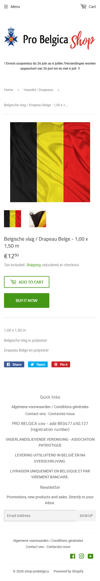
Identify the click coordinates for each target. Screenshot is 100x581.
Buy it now (27, 300)
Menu (15, 7)
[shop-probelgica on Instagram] (81, 557)
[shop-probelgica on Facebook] (72, 557)
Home (8, 90)
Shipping (33, 265)
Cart (92, 7)
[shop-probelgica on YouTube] (90, 557)
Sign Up (86, 516)
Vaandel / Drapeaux (38, 90)
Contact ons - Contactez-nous (50, 414)
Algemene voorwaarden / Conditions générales (50, 407)
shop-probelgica (37, 571)
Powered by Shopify (68, 571)
